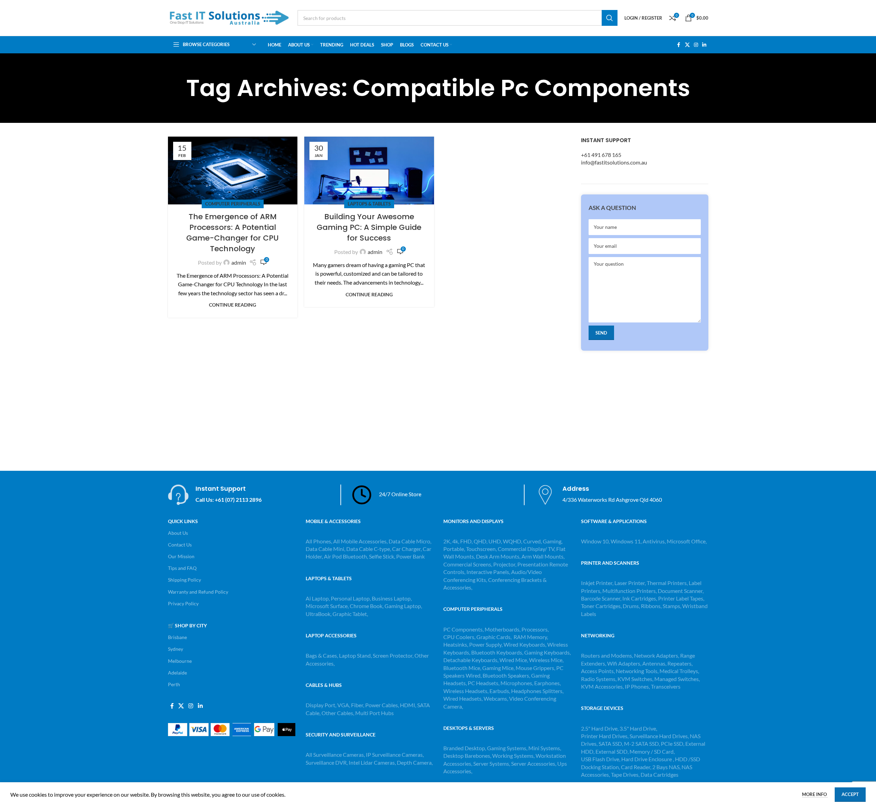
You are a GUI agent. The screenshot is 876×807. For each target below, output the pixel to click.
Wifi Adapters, (624, 663)
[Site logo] (229, 17)
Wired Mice (513, 660)
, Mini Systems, (543, 748)
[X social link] (687, 45)
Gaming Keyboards (547, 652)
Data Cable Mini (325, 548)
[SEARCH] (610, 18)
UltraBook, (318, 613)
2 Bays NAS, (666, 767)
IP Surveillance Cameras (394, 754)
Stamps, (672, 606)
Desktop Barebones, (467, 755)
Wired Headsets (462, 698)
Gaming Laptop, (403, 606)
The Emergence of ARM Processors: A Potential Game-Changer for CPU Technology (232, 232)
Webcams (495, 698)
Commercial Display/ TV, (526, 548)
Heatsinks (455, 644)
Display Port (320, 705)
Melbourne (180, 661)
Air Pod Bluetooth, (346, 556)
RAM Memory (530, 637)
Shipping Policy (184, 580)
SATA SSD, (611, 743)
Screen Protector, (393, 655)
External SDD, (612, 751)
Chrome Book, (366, 606)
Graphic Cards (493, 637)
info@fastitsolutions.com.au (614, 162)
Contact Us (180, 545)
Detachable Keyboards (470, 660)
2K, (447, 541)
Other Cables (337, 713)
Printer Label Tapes (681, 598)
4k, (455, 541)
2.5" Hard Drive (599, 728)
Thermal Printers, (668, 583)
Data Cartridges (659, 774)
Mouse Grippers (535, 668)
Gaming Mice (498, 668)
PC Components (463, 629)
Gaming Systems (506, 748)
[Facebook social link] (679, 45)
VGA (343, 705)
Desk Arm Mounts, (498, 556)
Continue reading (232, 305)
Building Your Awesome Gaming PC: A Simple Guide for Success (369, 227)
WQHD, (512, 541)
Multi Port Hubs (374, 713)
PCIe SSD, (673, 743)
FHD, (466, 541)
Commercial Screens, (467, 564)
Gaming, (552, 541)
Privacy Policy (183, 603)
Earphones (547, 683)
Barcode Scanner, (601, 598)
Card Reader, (636, 767)
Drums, (632, 606)
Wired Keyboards (524, 644)
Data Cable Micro (409, 541)
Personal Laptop (350, 598)
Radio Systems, (598, 679)
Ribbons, (652, 606)
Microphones (516, 683)
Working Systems (513, 755)
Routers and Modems (606, 655)
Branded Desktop (464, 748)
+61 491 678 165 (601, 154)
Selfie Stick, (382, 556)
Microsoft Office (686, 541)
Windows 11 (626, 541)
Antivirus (654, 541)
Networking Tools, (637, 671)
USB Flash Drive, (600, 759)
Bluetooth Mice (461, 668)
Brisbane (177, 637)
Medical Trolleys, (679, 671)
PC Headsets (483, 683)
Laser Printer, (630, 583)
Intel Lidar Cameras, (372, 762)
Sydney (175, 649)
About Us (178, 533)
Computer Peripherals (232, 203)
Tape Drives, (625, 774)
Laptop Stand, (356, 655)
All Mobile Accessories (360, 541)
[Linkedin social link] (704, 45)
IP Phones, (637, 686)
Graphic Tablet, (350, 613)
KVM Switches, (635, 679)
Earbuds (499, 691)
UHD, (495, 541)
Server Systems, (492, 763)
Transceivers (665, 686)
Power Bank (410, 556)
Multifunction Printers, (630, 590)
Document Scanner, (681, 590)
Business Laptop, (392, 598)
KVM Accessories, (602, 686)
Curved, (532, 541)
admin (238, 262)
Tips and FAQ (182, 568)
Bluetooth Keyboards (496, 652)
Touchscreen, (481, 548)
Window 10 (595, 541)
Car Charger (406, 548)
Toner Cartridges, (602, 606)
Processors (534, 629)
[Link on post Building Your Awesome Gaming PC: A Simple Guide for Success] (369, 170)
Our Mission (181, 556)
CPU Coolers (458, 637)
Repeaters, (680, 663)
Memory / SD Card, (652, 751)
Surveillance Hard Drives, (660, 736)
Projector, (504, 564)
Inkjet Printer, (597, 583)
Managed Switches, (677, 679)
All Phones (318, 541)
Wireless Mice (545, 660)
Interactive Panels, (488, 572)
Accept (850, 794)
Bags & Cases (321, 655)
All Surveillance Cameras (335, 754)
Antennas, (654, 663)
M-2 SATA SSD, (642, 743)
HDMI (407, 705)
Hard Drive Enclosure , (647, 759)
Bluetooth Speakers (506, 675)
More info (815, 794)
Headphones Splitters (536, 691)
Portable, (454, 548)
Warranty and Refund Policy (198, 592)
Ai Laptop (317, 598)
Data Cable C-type (368, 548)
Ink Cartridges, (640, 598)
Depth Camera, (415, 762)
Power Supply (485, 644)
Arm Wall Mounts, (542, 556)
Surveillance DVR (326, 762)
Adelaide (177, 673)
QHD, (480, 541)
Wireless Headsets (465, 691)
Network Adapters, (657, 655)
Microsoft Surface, (327, 606)
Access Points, (598, 671)
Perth (174, 684)
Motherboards (502, 629)
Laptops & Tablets (369, 203)
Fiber (357, 705)
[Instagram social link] (696, 45)
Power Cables (381, 705)
